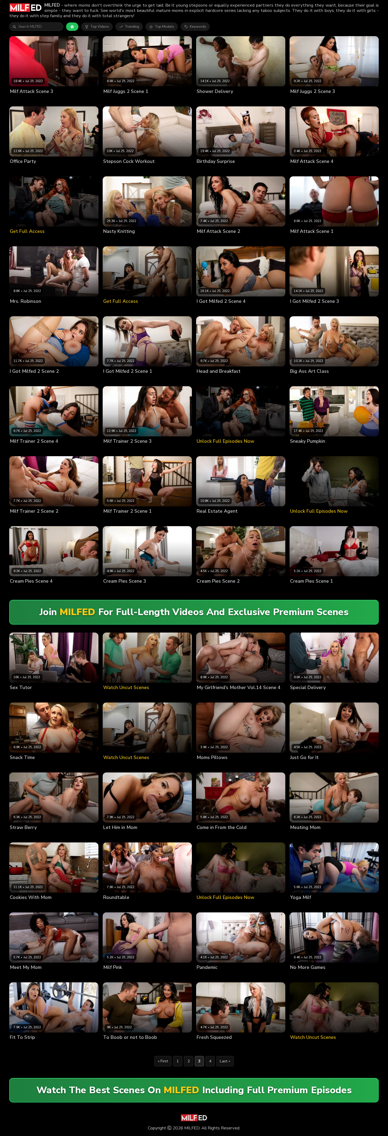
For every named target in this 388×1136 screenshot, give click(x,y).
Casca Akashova (24, 906)
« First (163, 1061)
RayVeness (229, 170)
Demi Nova (112, 100)
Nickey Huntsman (304, 310)
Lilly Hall (110, 450)
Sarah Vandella (23, 170)
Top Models (164, 26)
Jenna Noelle (114, 520)
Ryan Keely (45, 696)
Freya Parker (207, 170)
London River (327, 380)
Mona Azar (19, 450)
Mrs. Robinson (21, 310)
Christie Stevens (117, 240)
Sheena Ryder (208, 310)
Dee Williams (301, 450)
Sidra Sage (299, 170)
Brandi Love (300, 696)
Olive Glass (112, 590)
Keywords (198, 26)
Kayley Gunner (22, 100)
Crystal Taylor (22, 520)
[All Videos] (72, 26)
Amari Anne (206, 976)
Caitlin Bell (112, 170)
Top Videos (99, 26)
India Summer (208, 696)
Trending (132, 26)
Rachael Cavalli (146, 240)
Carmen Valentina (305, 240)
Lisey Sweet (20, 766)
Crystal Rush (207, 240)
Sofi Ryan (111, 836)
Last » (225, 1061)
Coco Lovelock (22, 696)
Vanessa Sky (46, 310)
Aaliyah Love (301, 906)
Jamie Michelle (209, 520)
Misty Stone (20, 976)
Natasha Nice (21, 380)
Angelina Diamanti (118, 380)
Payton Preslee (302, 100)
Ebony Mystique (210, 100)
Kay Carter (205, 766)
